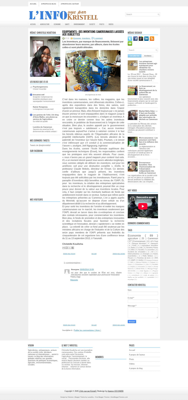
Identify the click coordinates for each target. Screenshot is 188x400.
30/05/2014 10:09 (87, 269)
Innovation (141, 266)
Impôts (133, 266)
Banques (154, 243)
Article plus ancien (119, 254)
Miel (133, 250)
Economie (57, 24)
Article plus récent (69, 254)
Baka (133, 247)
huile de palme (149, 275)
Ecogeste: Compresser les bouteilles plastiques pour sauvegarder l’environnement (44, 99)
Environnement (79, 24)
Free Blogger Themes (102, 397)
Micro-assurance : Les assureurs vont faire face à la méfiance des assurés (148, 141)
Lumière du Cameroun (42, 127)
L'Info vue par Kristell (87, 391)
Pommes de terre (144, 258)
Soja (138, 273)
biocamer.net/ (38, 95)
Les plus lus (134, 56)
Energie (146, 254)
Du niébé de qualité (40, 121)
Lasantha (90, 397)
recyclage (131, 279)
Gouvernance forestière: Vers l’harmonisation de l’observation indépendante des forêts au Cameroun (147, 168)
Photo (101, 24)
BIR (132, 262)
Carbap (152, 262)
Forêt (134, 245)
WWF (133, 260)
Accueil (33, 4)
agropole (155, 273)
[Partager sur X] (69, 247)
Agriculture (44, 24)
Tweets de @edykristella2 (40, 145)
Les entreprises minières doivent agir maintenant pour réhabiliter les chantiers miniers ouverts (148, 66)
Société (92, 24)
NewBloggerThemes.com (119, 397)
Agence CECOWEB (115, 391)
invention (151, 250)
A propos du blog (48, 4)
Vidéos (111, 24)
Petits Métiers (148, 256)
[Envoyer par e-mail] (63, 247)
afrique (146, 273)
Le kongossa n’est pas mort (43, 109)
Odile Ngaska (144, 271)
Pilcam (130, 258)
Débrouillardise (134, 254)
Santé (67, 24)
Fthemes (71, 397)
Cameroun (153, 238)
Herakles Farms (152, 247)
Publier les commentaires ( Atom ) (87, 330)
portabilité (151, 277)
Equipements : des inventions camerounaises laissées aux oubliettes (93, 33)
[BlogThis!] (66, 247)
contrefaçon (136, 275)
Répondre (74, 280)
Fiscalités (155, 264)
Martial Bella (140, 268)
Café (141, 247)
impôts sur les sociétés (136, 277)
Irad (149, 266)
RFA (156, 258)
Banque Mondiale (139, 243)
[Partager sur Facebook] (72, 247)
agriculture (134, 238)
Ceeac (130, 264)
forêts (141, 260)
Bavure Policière (142, 262)
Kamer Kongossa (40, 107)
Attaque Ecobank (152, 260)
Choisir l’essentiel (39, 89)
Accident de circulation (137, 252)
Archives (147, 56)
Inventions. (86, 38)
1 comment (98, 38)
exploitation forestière (149, 245)
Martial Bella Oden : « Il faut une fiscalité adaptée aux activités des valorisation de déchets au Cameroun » (148, 116)
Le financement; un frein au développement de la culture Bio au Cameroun (148, 90)
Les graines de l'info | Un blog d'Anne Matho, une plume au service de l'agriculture (46, 117)
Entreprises (139, 264)
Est (147, 264)
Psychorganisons (40, 87)
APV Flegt (154, 241)
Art (152, 252)
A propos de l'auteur (70, 4)
